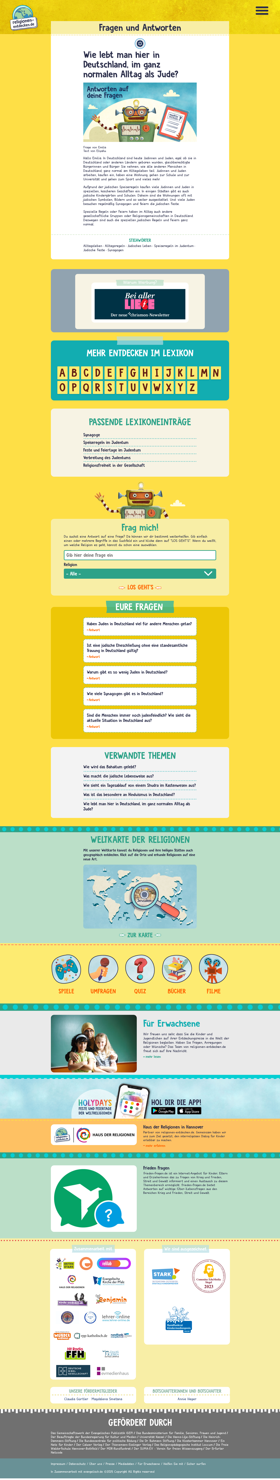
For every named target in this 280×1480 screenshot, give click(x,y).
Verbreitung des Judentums (107, 457)
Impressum (58, 1464)
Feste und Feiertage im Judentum (112, 450)
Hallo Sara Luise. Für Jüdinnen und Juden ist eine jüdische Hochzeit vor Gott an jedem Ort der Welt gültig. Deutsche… (93, 656)
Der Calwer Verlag (89, 1444)
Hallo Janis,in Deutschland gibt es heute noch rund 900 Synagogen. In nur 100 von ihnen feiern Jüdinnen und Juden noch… (93, 699)
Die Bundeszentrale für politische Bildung (107, 1441)
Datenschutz (77, 1464)
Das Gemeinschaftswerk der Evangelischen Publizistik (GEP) (92, 1433)
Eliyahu (101, 151)
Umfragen (103, 991)
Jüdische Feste (94, 250)
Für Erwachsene (149, 1464)
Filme (214, 991)
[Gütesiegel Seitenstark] (165, 1276)
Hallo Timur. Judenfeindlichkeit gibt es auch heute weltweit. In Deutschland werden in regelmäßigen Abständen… (93, 726)
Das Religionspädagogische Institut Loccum (183, 1444)
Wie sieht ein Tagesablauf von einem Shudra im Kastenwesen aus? (139, 785)
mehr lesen (153, 1057)
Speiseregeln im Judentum (174, 246)
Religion (70, 564)
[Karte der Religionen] (140, 896)
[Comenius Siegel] (208, 1276)
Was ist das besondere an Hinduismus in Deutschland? (129, 794)
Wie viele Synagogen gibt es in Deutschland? (125, 693)
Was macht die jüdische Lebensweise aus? (118, 776)
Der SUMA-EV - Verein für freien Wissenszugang (168, 1448)
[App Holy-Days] (140, 1098)
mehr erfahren (155, 1146)
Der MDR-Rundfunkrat (116, 1448)
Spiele (66, 991)
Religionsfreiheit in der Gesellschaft (114, 465)
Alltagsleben (92, 246)
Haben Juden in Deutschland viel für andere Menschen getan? (139, 623)
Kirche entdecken (158, 1168)
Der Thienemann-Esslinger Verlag (128, 1444)
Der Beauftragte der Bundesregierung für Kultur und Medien (93, 1437)
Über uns (95, 1464)
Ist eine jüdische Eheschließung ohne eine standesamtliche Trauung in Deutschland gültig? (137, 648)
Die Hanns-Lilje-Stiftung (184, 1437)
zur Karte (140, 935)
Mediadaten (126, 1464)
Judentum (140, 43)
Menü (262, 10)
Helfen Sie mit (173, 1464)
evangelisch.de (93, 1471)
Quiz (140, 991)
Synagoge (91, 434)
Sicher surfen (196, 1464)
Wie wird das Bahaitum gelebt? (109, 766)
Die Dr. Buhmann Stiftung (157, 1441)
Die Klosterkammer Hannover (197, 1441)
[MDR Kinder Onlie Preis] (178, 1319)
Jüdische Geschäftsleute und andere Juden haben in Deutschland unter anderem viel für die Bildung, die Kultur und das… (93, 629)
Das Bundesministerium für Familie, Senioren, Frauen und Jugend (181, 1433)
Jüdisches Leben (140, 246)
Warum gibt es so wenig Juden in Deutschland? (127, 672)
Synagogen (116, 250)
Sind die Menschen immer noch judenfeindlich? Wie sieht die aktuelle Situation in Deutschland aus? (139, 718)
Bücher (177, 991)
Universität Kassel (152, 1437)
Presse (110, 1464)
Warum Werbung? (140, 282)
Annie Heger (187, 1399)
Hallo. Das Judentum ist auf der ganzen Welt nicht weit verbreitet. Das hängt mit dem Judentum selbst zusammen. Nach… (93, 678)
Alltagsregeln (115, 246)
